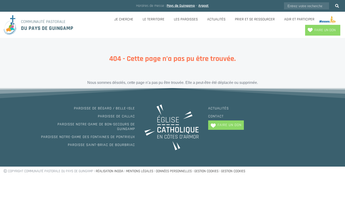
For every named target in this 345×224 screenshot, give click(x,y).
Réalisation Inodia (109, 171)
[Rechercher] (337, 5)
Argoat (203, 5)
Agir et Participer (299, 19)
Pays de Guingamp (181, 5)
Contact (216, 116)
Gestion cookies (206, 171)
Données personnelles (174, 171)
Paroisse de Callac (116, 116)
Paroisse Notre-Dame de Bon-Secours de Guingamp (96, 126)
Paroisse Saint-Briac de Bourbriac (101, 144)
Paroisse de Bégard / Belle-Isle (104, 108)
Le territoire (154, 19)
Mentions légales (139, 171)
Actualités (216, 19)
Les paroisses (186, 19)
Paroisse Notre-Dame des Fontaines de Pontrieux (88, 136)
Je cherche (123, 19)
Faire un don (325, 30)
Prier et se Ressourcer (255, 19)
